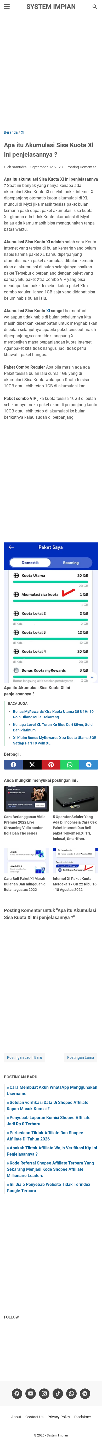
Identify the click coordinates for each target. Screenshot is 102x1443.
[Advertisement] (51, 72)
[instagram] (44, 1393)
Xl (48, 310)
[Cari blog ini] (95, 7)
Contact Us (34, 1417)
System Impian (51, 6)
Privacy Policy (59, 1417)
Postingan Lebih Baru (24, 1057)
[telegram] (88, 765)
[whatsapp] (69, 765)
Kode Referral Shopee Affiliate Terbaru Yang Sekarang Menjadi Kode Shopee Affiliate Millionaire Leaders (50, 1169)
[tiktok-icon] (58, 1393)
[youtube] (30, 1393)
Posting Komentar (81, 167)
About (16, 1417)
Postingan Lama (80, 1057)
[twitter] (32, 765)
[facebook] (13, 765)
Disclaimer (82, 1417)
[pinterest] (51, 765)
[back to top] (91, 1431)
